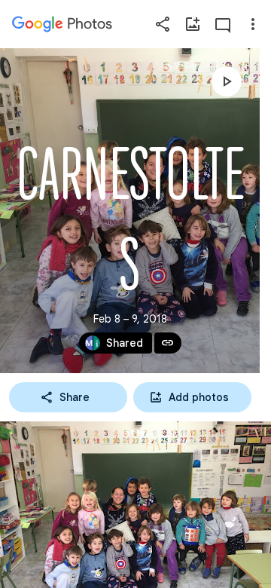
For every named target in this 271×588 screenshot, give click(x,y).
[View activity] (223, 24)
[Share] (163, 24)
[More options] (253, 24)
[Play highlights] (227, 81)
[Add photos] (193, 24)
